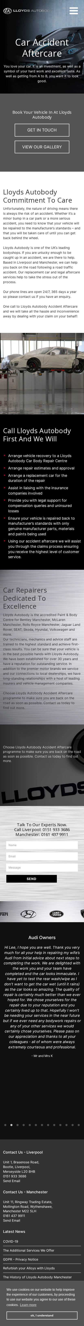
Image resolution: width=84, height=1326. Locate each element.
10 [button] (60, 1125)
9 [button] (54, 1125)
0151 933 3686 (56, 829)
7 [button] (42, 1125)
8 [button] (48, 1125)
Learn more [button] (28, 1305)
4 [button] (24, 1125)
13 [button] (79, 1125)
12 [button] (73, 1125)
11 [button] (66, 1125)
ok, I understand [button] (42, 1315)
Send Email (11, 1181)
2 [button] (11, 1125)
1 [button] (5, 1125)
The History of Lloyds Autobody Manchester (37, 1277)
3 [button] (17, 1125)
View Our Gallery (42, 147)
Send (31, 879)
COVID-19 (10, 1241)
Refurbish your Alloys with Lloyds (29, 1268)
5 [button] (30, 1125)
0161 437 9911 (55, 834)
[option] (14, 914)
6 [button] (36, 1125)
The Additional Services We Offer (28, 1250)
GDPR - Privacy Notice (20, 1259)
